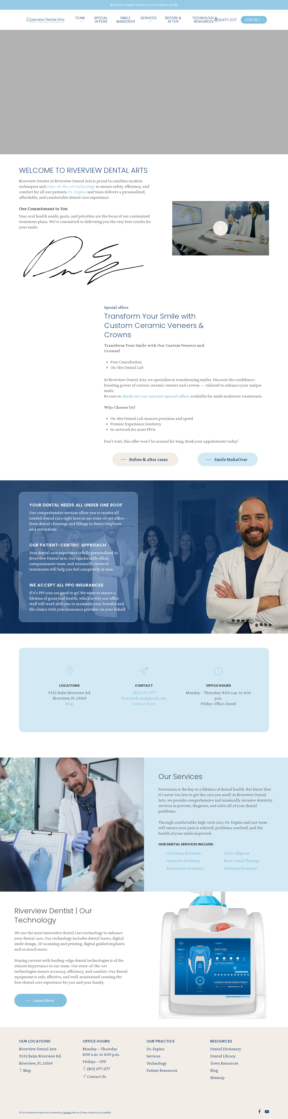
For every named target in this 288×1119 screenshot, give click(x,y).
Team (80, 18)
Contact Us (96, 1076)
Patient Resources (162, 1070)
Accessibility (105, 1112)
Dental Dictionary (225, 1048)
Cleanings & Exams (183, 853)
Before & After (173, 19)
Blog (214, 1070)
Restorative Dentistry (185, 868)
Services (148, 18)
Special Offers (101, 19)
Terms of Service (89, 1112)
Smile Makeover (125, 19)
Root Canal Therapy (242, 860)
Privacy (76, 1112)
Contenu (66, 1112)
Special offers (116, 307)
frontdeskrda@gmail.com (144, 698)
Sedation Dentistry (240, 868)
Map (69, 703)
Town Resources (224, 1063)
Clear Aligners (237, 853)
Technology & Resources (204, 19)
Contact (253, 20)
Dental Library (223, 1056)
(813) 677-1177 (225, 20)
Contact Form (144, 703)
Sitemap (217, 1077)
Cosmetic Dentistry (183, 860)
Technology (157, 1063)
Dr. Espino (77, 191)
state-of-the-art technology (71, 186)
